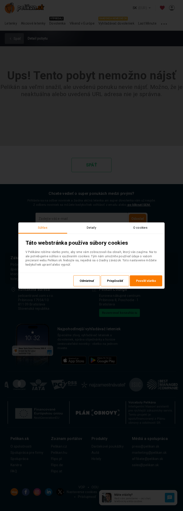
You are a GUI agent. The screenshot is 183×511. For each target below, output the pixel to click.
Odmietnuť (87, 281)
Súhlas (42, 227)
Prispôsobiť (115, 281)
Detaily (91, 227)
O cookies (140, 227)
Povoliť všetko (146, 281)
